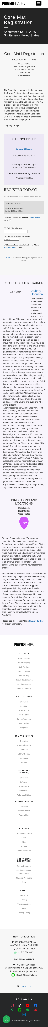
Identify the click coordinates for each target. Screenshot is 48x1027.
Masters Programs (24, 878)
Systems (24, 758)
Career (24, 846)
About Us (24, 895)
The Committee (24, 904)
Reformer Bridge (24, 795)
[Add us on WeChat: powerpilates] (28, 1010)
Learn (24, 838)
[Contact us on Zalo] (24, 1014)
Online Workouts (24, 851)
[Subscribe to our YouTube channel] (28, 1005)
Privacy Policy (24, 913)
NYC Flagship (24, 663)
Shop (24, 882)
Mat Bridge (24, 723)
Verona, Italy (24, 676)
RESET (8, 258)
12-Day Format (24, 754)
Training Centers (24, 684)
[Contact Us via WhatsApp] (6, 1019)
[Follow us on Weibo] (35, 1010)
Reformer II (24, 786)
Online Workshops (24, 833)
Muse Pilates (35, 217)
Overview (24, 702)
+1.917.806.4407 (26, 952)
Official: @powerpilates (26, 975)
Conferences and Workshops (24, 872)
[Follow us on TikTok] (20, 1005)
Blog (24, 842)
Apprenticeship (24, 745)
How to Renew (24, 811)
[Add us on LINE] (20, 1010)
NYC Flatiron (24, 667)
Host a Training (24, 688)
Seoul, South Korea (24, 680)
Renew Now (24, 815)
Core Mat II (24, 710)
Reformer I (24, 782)
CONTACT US (25, 986)
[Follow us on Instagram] (13, 1005)
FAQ (24, 908)
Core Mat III (24, 715)
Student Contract (10, 247)
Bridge (24, 762)
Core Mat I (24, 706)
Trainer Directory (24, 866)
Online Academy (24, 719)
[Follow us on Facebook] (35, 1005)
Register (24, 727)
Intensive (24, 749)
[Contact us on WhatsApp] (12, 1010)
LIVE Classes (24, 658)
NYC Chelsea (24, 671)
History (24, 900)
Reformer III (24, 791)
